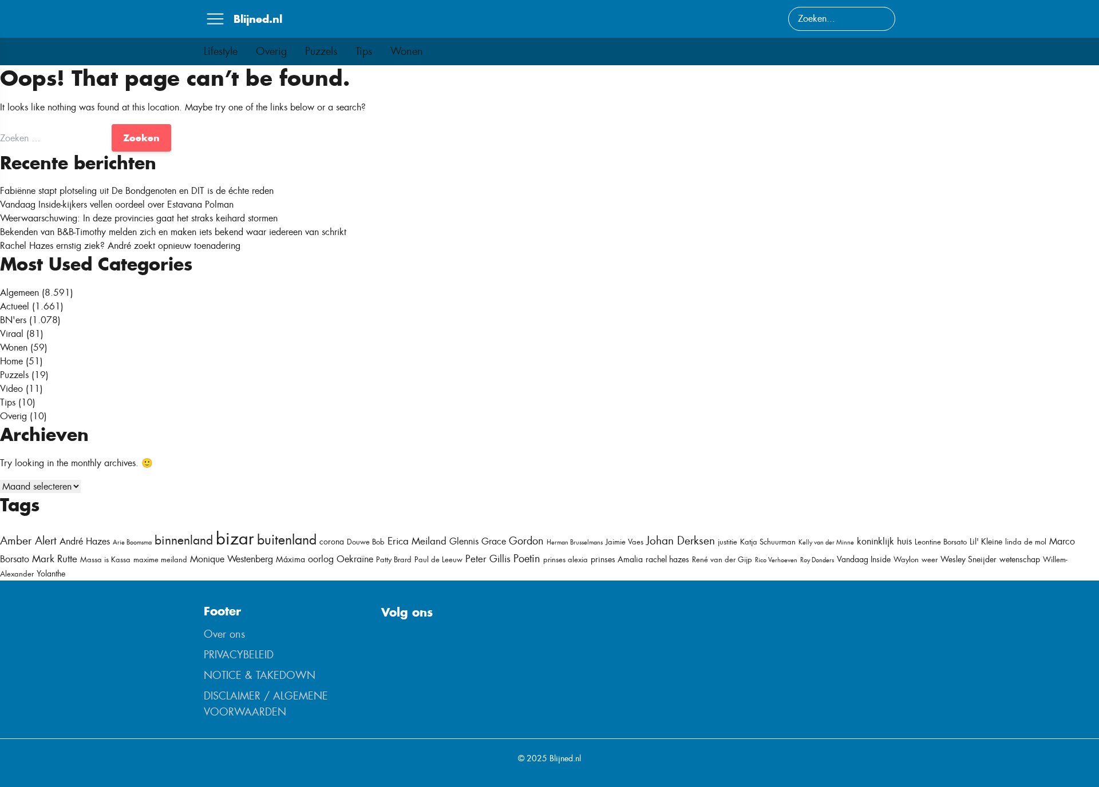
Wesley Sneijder (968, 559)
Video (11, 389)
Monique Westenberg (231, 559)
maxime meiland (160, 560)
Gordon (526, 541)
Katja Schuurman (768, 542)
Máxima (290, 559)
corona (331, 541)
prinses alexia (565, 560)
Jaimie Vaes (624, 542)
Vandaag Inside (864, 559)
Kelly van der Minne (826, 542)
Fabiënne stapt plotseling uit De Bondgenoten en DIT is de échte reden (137, 191)
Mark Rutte (54, 559)
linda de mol (1025, 542)
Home (11, 361)
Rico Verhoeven (776, 560)
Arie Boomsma (132, 542)
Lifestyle (221, 51)
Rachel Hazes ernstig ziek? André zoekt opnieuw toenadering (120, 246)
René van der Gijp (722, 560)
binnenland (184, 540)
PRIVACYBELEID (239, 655)
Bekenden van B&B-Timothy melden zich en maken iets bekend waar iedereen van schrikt (173, 232)
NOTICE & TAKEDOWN (259, 675)
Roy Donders (817, 560)
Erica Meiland (417, 541)
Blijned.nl (258, 19)
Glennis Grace (477, 541)
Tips (363, 51)
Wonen (406, 51)
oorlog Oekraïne (340, 559)
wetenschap (1019, 559)
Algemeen (19, 293)
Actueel (14, 306)
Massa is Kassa (105, 560)
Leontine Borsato (941, 542)
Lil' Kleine (986, 541)
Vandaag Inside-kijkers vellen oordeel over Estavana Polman (117, 204)
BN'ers (13, 320)
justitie (727, 542)
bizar (235, 538)
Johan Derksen (680, 541)
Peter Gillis (488, 559)
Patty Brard (394, 560)
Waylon (906, 560)
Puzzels (321, 51)
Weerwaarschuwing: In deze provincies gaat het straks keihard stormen (139, 218)
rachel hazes (667, 559)
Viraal (11, 334)
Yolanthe (51, 574)
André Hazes (85, 541)
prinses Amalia (617, 559)
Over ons (224, 634)
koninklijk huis (884, 541)
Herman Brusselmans (575, 542)
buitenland (287, 539)
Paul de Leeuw (438, 560)
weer (930, 560)
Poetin (526, 559)
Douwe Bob (366, 542)
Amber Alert (28, 541)
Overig (271, 51)
